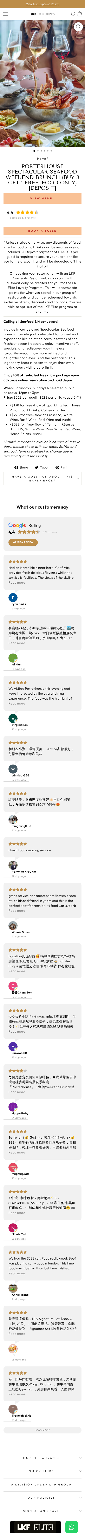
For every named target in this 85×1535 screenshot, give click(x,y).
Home (41, 159)
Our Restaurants (41, 1458)
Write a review (23, 542)
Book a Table (42, 230)
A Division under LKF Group (41, 1484)
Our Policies (41, 1497)
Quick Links (41, 1471)
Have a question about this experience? (42, 478)
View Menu (41, 198)
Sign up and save (41, 1511)
